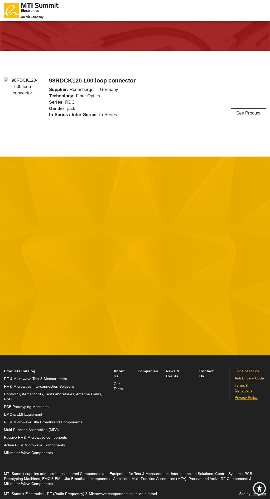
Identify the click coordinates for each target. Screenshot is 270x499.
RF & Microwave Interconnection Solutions (39, 386)
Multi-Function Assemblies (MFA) (31, 430)
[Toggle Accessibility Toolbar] (259, 488)
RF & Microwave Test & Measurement (35, 379)
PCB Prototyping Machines (26, 407)
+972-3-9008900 (208, 275)
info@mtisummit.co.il (205, 288)
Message (102, 256)
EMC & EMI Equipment (23, 414)
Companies (148, 371)
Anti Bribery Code (249, 378)
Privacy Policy (246, 398)
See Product (248, 113)
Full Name (14, 256)
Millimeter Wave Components (28, 453)
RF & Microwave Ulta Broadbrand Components (43, 422)
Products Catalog (19, 371)
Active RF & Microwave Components (34, 445)
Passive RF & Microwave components (35, 438)
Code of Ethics (247, 371)
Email (10, 280)
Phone (10, 305)
